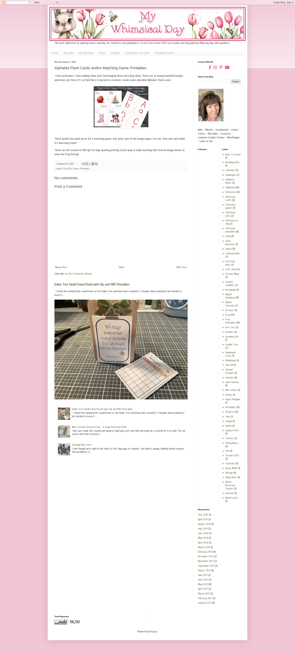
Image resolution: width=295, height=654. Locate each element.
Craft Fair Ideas (230, 263)
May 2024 (203, 537)
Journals (229, 377)
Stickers (229, 438)
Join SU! (229, 364)
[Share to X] (90, 163)
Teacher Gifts (232, 455)
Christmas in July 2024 (137, 53)
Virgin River (231, 477)
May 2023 (203, 584)
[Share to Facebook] (93, 163)
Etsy (65, 168)
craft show (230, 269)
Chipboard (230, 187)
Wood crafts (231, 497)
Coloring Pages (232, 253)
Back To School (233, 154)
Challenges (230, 175)
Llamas (228, 394)
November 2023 (206, 561)
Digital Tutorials (229, 304)
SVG (227, 450)
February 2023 (205, 598)
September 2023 (206, 565)
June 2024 (203, 533)
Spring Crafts (232, 430)
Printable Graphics (165, 53)
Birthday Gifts (232, 162)
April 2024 (203, 542)
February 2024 (205, 551)
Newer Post (61, 267)
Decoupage (230, 289)
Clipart (228, 248)
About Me (68, 53)
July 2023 (202, 575)
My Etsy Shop (86, 53)
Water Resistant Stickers (230, 485)
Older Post (181, 267)
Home (55, 53)
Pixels (102, 53)
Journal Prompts (229, 371)
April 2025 (203, 519)
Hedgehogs (230, 360)
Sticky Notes (231, 443)
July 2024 (203, 528)
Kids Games (73, 168)
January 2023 (204, 602)
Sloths (228, 425)
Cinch (227, 236)
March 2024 (204, 547)
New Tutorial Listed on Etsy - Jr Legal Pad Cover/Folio (99, 427)
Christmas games (230, 206)
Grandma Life (232, 336)
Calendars (230, 170)
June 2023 (203, 579)
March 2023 (204, 593)
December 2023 (205, 556)
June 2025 (203, 514)
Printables (85, 168)
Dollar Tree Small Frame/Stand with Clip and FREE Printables (91, 284)
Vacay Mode (231, 468)
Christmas (230, 192)
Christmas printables (230, 230)
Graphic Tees (231, 344)
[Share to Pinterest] (96, 163)
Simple (228, 421)
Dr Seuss (229, 310)
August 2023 (204, 570)
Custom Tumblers (230, 283)
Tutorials (229, 463)
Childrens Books (229, 181)
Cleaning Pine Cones (82, 444)
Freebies (115, 53)
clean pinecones (230, 242)
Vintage (229, 472)
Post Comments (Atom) (80, 273)
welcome (229, 493)
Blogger (153, 631)
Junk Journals (232, 382)
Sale (227, 416)
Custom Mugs (232, 273)
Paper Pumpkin (232, 399)
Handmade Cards (230, 354)
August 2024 (204, 524)
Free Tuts (230, 327)
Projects (229, 411)
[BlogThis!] (86, 163)
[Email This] (83, 163)
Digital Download (230, 296)
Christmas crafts (230, 198)
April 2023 (203, 588)
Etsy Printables (230, 321)
